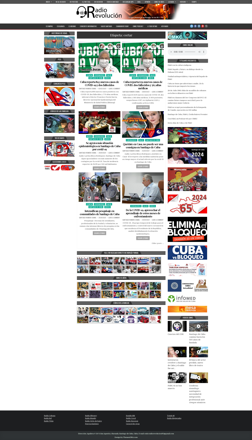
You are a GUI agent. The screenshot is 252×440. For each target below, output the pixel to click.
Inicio (48, 2)
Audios (89, 136)
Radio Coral (131, 418)
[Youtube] (202, 26)
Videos (107, 78)
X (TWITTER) (86, 2)
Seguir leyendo (99, 107)
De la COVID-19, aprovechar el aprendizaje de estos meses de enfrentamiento (143, 213)
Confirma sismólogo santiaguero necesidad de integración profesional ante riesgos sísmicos (197, 394)
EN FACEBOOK (98, 2)
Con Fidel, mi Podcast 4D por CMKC (182, 119)
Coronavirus (99, 75)
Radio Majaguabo (174, 418)
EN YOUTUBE (74, 2)
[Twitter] (191, 26)
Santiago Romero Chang (87, 88)
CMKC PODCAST (138, 26)
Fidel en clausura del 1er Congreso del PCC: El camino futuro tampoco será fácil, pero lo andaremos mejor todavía (187, 100)
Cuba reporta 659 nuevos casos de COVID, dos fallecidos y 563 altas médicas (143, 85)
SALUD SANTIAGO (106, 26)
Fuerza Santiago (113, 2)
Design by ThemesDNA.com (126, 437)
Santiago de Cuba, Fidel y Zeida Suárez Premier (188, 114)
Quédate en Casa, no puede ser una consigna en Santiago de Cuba (143, 145)
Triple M (171, 416)
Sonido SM (130, 416)
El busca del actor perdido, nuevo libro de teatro (197, 363)
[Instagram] (199, 26)
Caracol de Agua (133, 424)
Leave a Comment (114, 88)
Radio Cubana (49, 416)
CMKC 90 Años (159, 2)
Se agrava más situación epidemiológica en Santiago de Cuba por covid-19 (99, 146)
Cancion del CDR (175, 334)
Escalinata (60, 26)
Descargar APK (128, 2)
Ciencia (89, 75)
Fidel (139, 2)
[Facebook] (195, 26)
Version (183, 2)
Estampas (49, 26)
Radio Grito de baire (93, 421)
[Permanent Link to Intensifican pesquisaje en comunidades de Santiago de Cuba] (99, 187)
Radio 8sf (48, 418)
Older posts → (158, 243)
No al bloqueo (61, 2)
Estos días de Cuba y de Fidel (180, 123)
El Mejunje (72, 26)
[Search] (206, 26)
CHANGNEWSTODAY (122, 26)
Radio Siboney (91, 416)
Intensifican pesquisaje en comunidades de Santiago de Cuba (99, 212)
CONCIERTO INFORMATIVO (88, 26)
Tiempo (193, 2)
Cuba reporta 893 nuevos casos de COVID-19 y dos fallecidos (99, 83)
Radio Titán (48, 421)
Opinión (147, 2)
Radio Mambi (90, 418)
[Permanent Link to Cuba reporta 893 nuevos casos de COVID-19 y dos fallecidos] (99, 57)
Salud (109, 75)
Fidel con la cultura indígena (179, 65)
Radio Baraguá (132, 421)
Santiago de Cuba (96, 78)
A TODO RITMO (152, 26)
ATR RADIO (164, 26)
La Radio (171, 2)
